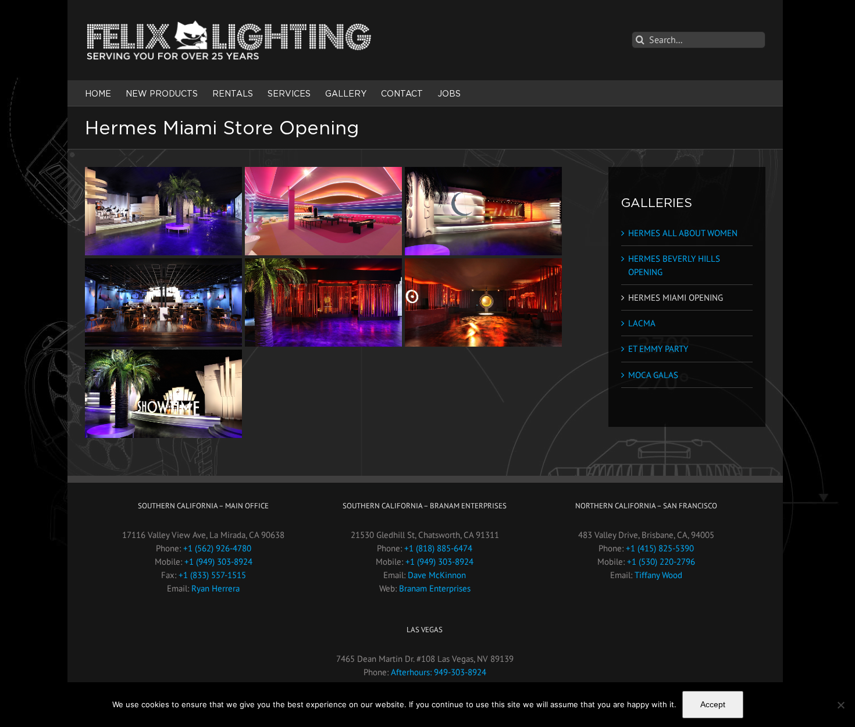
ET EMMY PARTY (658, 348)
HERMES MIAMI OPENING (675, 297)
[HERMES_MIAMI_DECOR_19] (483, 211)
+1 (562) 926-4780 (217, 548)
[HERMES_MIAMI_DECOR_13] (323, 211)
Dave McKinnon (437, 574)
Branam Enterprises (435, 588)
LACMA (642, 323)
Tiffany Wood (658, 574)
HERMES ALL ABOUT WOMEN (683, 232)
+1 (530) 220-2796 (661, 561)
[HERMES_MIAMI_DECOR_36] (483, 302)
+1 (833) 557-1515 (212, 574)
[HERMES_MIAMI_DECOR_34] (323, 302)
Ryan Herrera (215, 588)
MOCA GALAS (653, 374)
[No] (840, 705)
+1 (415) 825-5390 (660, 548)
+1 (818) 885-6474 (438, 548)
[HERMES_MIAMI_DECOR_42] (163, 394)
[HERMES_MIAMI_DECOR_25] (163, 302)
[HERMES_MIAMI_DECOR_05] (163, 211)
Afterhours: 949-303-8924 (438, 672)
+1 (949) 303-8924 (218, 561)
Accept (712, 704)
